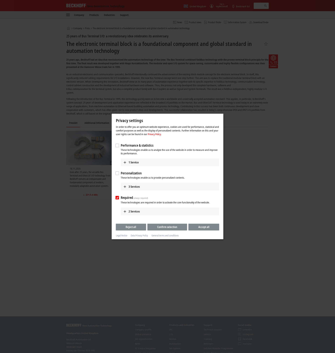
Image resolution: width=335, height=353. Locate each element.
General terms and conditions (165, 235)
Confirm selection (167, 227)
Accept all (203, 227)
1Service (134, 162)
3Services (134, 187)
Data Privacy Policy (139, 235)
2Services (134, 211)
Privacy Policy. (155, 134)
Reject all (131, 227)
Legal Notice (121, 235)
